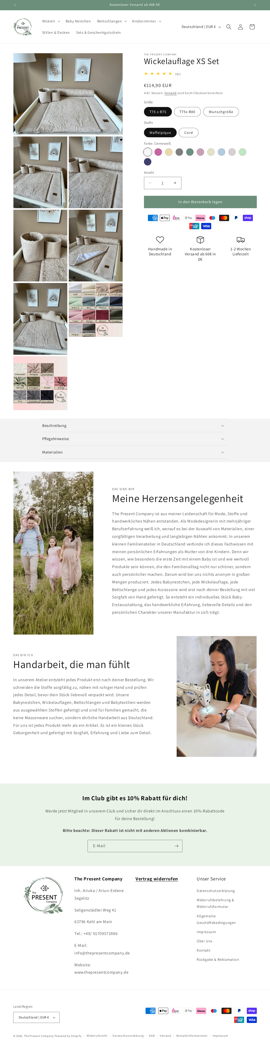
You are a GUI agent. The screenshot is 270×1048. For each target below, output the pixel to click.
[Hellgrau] (232, 152)
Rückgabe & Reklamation (218, 959)
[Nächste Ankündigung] (255, 5)
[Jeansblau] (221, 152)
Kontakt (203, 950)
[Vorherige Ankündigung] (15, 5)
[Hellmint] (242, 152)
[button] (50, 21)
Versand (171, 93)
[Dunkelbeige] (168, 152)
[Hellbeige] (211, 152)
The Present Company (39, 1036)
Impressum (206, 931)
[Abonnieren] (176, 846)
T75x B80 (187, 111)
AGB (152, 1035)
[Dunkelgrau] (179, 152)
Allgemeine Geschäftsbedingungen (216, 919)
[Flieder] (200, 152)
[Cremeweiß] (147, 152)
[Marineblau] (147, 161)
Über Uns (205, 941)
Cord (188, 132)
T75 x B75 (158, 111)
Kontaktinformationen (192, 1035)
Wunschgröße (221, 111)
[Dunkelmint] (190, 152)
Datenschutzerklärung (216, 890)
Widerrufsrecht (97, 1035)
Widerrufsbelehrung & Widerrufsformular (215, 903)
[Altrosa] (158, 152)
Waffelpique (160, 132)
